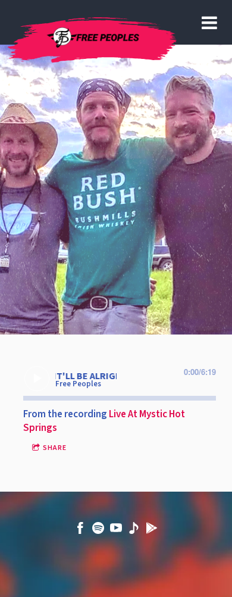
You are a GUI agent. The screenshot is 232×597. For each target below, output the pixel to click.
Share (55, 448)
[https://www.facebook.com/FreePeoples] (80, 530)
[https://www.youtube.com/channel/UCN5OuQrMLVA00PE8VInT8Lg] (116, 530)
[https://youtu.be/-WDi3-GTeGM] (134, 530)
